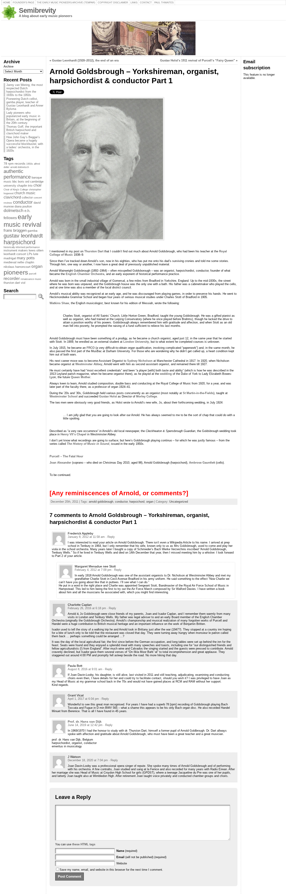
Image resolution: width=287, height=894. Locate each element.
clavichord (12, 197)
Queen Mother (80, 377)
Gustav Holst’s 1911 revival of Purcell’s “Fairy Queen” (197, 60)
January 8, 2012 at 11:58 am (86, 537)
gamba (32, 230)
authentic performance (17, 174)
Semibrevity (37, 10)
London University (136, 341)
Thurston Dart (93, 251)
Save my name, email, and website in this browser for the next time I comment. (111, 869)
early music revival (22, 220)
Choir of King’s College (16, 189)
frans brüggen (15, 230)
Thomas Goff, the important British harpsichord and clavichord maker (24, 130)
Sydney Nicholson (139, 360)
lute (35, 254)
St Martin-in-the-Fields (197, 393)
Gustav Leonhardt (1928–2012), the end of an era (85, 60)
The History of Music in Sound (88, 443)
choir (37, 185)
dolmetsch (14, 210)
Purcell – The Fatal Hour (66, 456)
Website (121, 863)
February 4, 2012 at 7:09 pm (93, 569)
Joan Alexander (60, 462)
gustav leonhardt (23, 236)
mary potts (26, 258)
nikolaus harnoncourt (17, 266)
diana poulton (23, 206)
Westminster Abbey (88, 364)
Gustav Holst (108, 396)
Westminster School (64, 396)
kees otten (36, 250)
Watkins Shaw (59, 303)
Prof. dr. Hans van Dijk (85, 721)
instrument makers (16, 250)
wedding (166, 373)
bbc (14, 181)
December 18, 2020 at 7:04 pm (88, 760)
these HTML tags (83, 844)
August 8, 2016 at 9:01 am (85, 669)
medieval (10, 262)
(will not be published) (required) (141, 857)
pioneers (16, 272)
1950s (29, 163)
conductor (23, 202)
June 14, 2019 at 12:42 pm (85, 725)
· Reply (110, 537)
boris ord (23, 181)
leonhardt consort (15, 254)
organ (37, 266)
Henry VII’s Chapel (73, 434)
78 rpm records (14, 163)
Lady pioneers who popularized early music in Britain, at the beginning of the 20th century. (23, 117)
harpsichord (19, 242)
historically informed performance (22, 247)
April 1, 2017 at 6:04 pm (83, 698)
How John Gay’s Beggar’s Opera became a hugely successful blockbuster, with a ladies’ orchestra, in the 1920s (24, 143)
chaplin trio (25, 185)
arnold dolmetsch (19, 167)
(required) (126, 851)
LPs (29, 254)
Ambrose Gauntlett (202, 462)
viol (23, 282)
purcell (32, 273)
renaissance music (31, 279)
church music (24, 193)
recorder (12, 278)
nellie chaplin (25, 262)
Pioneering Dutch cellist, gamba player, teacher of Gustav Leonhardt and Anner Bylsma (24, 104)
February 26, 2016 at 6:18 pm (87, 608)
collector (27, 197)
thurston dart (12, 282)
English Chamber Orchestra (85, 274)
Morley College (146, 396)
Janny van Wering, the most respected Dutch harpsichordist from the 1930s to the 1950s (24, 90)
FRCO (91, 347)
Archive (8, 66)
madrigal (10, 258)
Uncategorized (178, 501)
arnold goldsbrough (101, 501)
